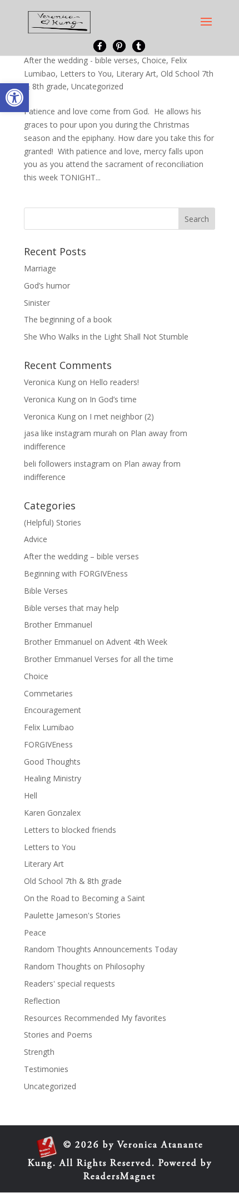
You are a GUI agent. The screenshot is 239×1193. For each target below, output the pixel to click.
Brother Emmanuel (58, 624)
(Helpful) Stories (52, 522)
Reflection (42, 1000)
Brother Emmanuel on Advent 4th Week (95, 641)
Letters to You (86, 73)
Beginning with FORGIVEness (76, 573)
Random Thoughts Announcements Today (100, 949)
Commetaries (48, 693)
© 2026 (81, 1145)
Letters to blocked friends (70, 830)
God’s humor (47, 285)
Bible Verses (46, 590)
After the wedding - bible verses (80, 60)
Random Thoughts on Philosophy (84, 966)
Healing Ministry (52, 778)
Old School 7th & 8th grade (73, 881)
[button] (14, 97)
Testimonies (46, 1069)
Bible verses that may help (71, 608)
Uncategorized (97, 86)
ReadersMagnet (119, 1177)
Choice (154, 60)
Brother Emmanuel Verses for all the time (98, 659)
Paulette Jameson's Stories (72, 915)
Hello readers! (114, 382)
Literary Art (136, 73)
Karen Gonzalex (52, 812)
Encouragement (52, 710)
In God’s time (113, 399)
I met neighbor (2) (121, 416)
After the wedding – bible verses (81, 556)
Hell (30, 795)
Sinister (37, 302)
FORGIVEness (48, 744)
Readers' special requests (69, 983)
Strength (39, 1052)
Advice (35, 539)
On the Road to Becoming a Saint (84, 898)
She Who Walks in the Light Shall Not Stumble (106, 336)
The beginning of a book (68, 319)
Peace (35, 932)
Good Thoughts (52, 761)
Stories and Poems (58, 1034)
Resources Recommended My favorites (95, 1018)
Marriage (40, 268)
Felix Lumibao (49, 727)
